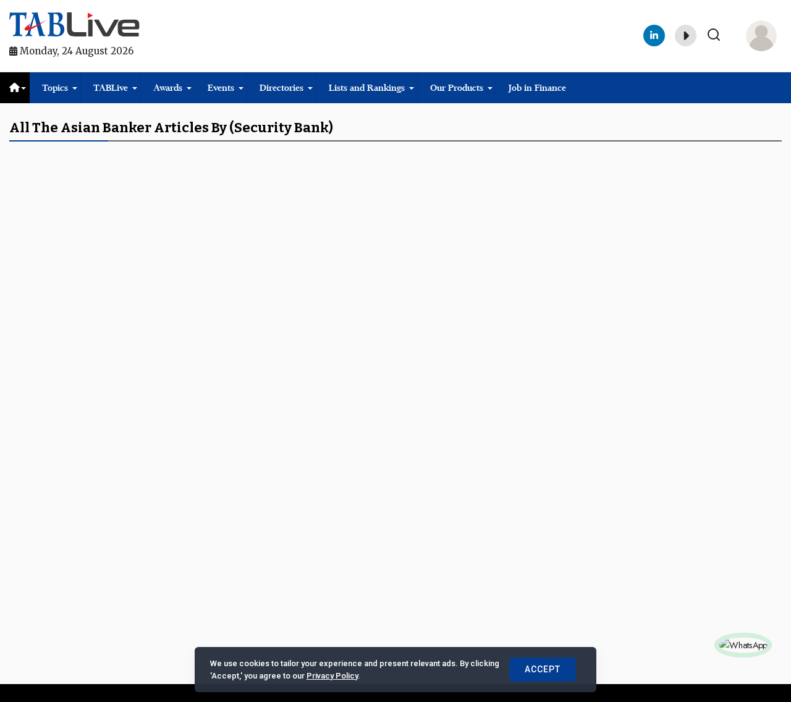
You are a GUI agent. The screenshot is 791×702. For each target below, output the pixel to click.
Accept (542, 669)
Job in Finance (537, 87)
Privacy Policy (332, 675)
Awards (167, 87)
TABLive (110, 87)
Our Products (456, 87)
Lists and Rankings (367, 87)
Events (221, 87)
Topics (55, 87)
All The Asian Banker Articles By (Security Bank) (171, 127)
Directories (281, 87)
